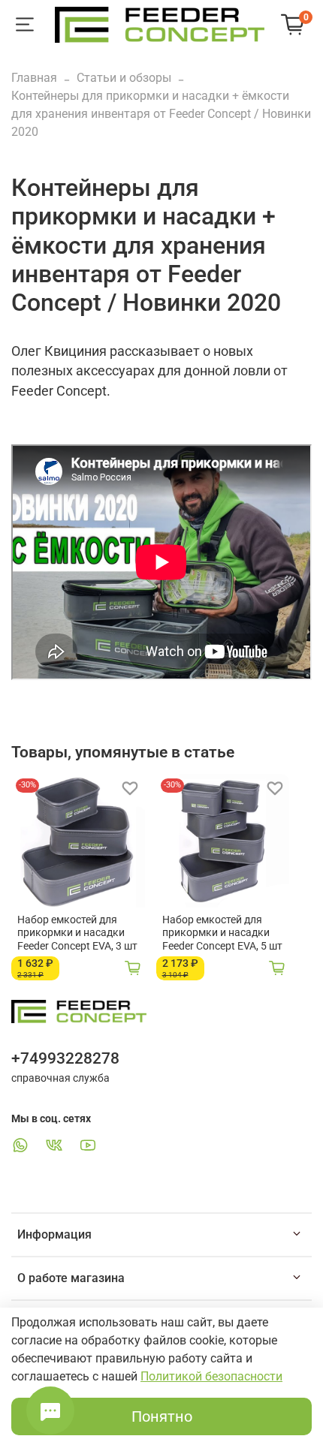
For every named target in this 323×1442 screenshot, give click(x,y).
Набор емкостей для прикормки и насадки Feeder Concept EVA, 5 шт (222, 933)
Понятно (161, 1416)
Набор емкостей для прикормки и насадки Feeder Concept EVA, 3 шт (77, 933)
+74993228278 (65, 1058)
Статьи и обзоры (124, 78)
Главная (34, 78)
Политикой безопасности (211, 1376)
